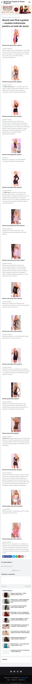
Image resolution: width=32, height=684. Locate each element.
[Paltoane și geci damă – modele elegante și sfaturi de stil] (6, 595)
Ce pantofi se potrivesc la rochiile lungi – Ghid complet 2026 (19, 651)
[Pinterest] (19, 556)
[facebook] (11, 671)
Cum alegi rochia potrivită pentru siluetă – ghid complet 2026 (18, 606)
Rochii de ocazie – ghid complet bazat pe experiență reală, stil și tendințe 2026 (19, 601)
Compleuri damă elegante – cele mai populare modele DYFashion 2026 (19, 619)
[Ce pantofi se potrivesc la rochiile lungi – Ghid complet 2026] (6, 652)
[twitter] (14, 671)
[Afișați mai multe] (25, 556)
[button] (2, 2)
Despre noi (14, 679)
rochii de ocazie (16, 17)
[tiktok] (17, 671)
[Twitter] (13, 556)
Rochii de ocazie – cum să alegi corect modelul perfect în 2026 (19, 644)
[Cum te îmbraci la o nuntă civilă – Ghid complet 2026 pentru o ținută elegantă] (6, 633)
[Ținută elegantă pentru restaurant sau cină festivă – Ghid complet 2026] (6, 626)
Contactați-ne (21, 679)
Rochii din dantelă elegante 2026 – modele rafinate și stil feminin (18, 638)
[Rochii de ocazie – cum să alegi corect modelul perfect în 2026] (6, 645)
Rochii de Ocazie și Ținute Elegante (14, 2)
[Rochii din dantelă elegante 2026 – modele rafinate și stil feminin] (6, 639)
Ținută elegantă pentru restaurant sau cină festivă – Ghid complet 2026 (19, 625)
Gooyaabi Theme (24, 677)
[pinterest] (21, 671)
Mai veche (27, 586)
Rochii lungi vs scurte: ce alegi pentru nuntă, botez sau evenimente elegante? (20, 613)
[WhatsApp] (16, 556)
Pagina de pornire (6, 17)
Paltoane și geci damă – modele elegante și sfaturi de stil (18, 594)
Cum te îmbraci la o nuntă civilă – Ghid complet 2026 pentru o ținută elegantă (19, 632)
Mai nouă (4, 586)
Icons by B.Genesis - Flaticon (16, 683)
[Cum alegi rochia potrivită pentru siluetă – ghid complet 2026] (6, 607)
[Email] (22, 556)
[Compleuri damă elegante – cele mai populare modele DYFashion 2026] (6, 620)
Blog (10, 677)
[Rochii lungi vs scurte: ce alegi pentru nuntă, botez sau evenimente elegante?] (6, 614)
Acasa (8, 679)
